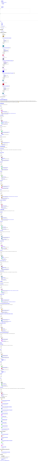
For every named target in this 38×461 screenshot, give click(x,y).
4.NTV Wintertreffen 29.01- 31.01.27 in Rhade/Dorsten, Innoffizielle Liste (8, 301)
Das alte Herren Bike (3, 277)
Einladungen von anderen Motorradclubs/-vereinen (6, 313)
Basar (1, 342)
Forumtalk (1, 230)
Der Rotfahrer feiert (3, 246)
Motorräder (2, 359)
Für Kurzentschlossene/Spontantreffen (5, 303)
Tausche (1, 373)
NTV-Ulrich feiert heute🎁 (4, 248)
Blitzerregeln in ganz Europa (4, 111)
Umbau (1, 125)
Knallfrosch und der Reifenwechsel (4, 169)
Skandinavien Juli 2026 (3, 267)
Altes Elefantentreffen (3, 330)
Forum (2, 23)
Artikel (2, 24)
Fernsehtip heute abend (4, 419)
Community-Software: (4, 460)
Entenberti (5, 87)
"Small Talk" (2, 209)
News (1, 105)
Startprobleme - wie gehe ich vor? (4, 123)
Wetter (1, 135)
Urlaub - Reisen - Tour (3, 260)
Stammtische (1, 283)
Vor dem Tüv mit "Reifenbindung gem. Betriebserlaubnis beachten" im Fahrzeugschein (9, 196)
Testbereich (1, 387)
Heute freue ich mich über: (4, 437)
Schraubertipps (2, 146)
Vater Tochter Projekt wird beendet (4, 355)
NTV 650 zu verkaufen (3, 279)
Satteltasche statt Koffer (3, 207)
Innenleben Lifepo (3, 178)
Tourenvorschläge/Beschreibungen (4, 332)
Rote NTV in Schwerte (3, 383)
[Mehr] (0, 97)
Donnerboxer (4, 94)
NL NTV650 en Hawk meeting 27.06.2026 (5, 319)
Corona (2, 443)
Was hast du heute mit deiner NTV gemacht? (5, 237)
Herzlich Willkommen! (3, 99)
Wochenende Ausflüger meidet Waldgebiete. (5, 142)
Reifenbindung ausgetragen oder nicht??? (5, 198)
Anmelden (2, 6)
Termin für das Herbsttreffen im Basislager (8, 60)
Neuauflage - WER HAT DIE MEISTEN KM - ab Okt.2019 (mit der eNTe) (8, 113)
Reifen (1, 189)
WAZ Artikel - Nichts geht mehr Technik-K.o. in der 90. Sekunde (7, 219)
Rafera (1, 420)
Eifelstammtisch (2, 292)
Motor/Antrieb (2, 152)
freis (4, 39)
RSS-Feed (2, 98)
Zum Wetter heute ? (3, 144)
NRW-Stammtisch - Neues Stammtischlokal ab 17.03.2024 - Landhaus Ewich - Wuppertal (9, 290)
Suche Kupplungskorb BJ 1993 (4, 367)
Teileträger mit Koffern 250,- (4, 385)
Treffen (1, 281)
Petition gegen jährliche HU (4, 217)
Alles (1, 22)
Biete (0, 349)
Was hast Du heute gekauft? (6, 47)
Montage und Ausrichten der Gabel (4, 167)
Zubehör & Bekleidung (6, 50)
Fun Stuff (1, 221)
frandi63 (4, 49)
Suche (1, 361)
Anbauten (1, 180)
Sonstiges (2, 360)
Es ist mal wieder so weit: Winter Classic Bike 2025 (6, 321)
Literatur (1, 250)
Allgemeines (2, 103)
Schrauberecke (2, 148)
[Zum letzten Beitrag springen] (3, 55)
